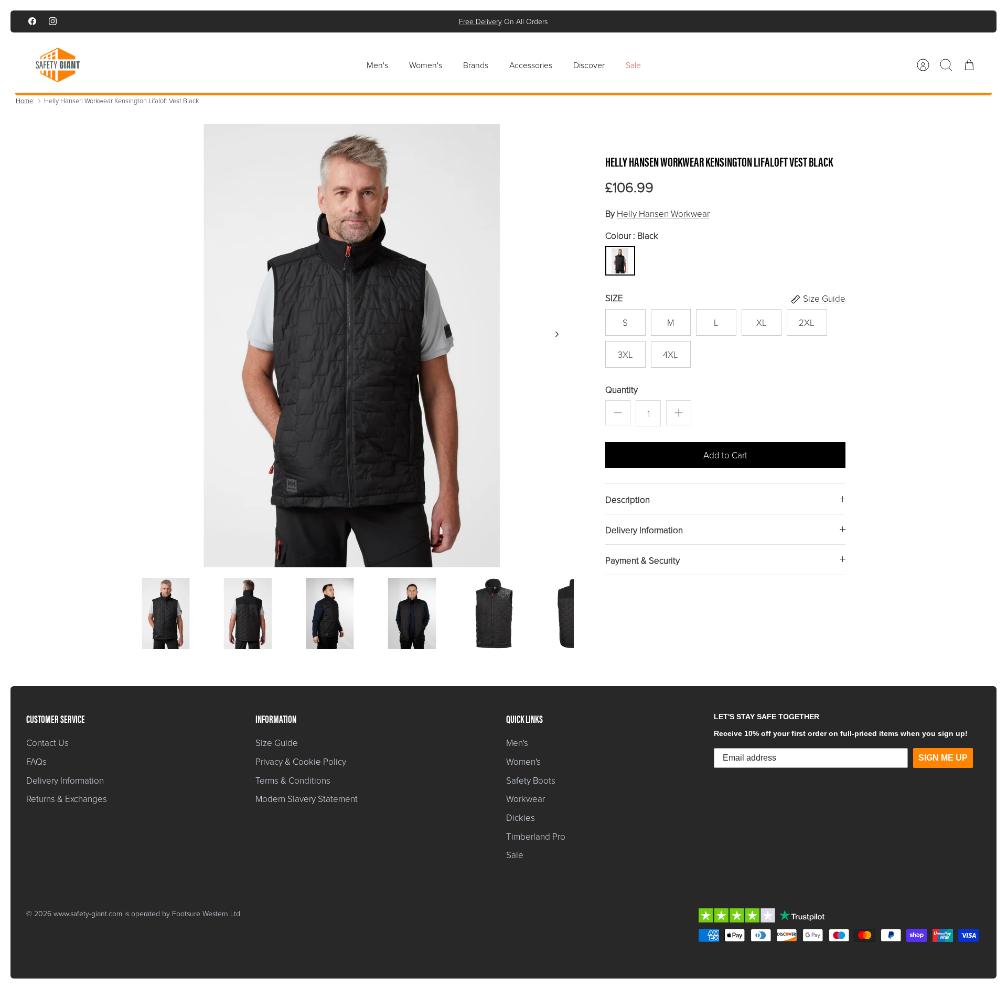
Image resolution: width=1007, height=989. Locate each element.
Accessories (530, 65)
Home (24, 100)
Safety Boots (530, 780)
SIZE (614, 298)
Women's (425, 65)
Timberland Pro (535, 836)
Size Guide (276, 743)
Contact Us (47, 743)
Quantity (621, 389)
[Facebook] (32, 21)
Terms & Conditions (292, 780)
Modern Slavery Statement (306, 799)
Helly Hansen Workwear (663, 213)
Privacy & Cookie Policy (300, 761)
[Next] (649, 21)
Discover (589, 65)
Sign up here (539, 23)
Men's (377, 65)
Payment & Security (642, 560)
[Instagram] (52, 21)
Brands (475, 65)
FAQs (36, 761)
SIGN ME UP (943, 757)
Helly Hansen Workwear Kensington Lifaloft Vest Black (121, 100)
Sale (633, 65)
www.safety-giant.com (87, 913)
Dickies (520, 817)
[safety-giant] (57, 65)
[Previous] (358, 21)
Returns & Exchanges (66, 799)
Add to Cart (725, 455)
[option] (352, 345)
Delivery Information (644, 530)
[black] (620, 260)
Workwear (525, 799)
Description (627, 499)
